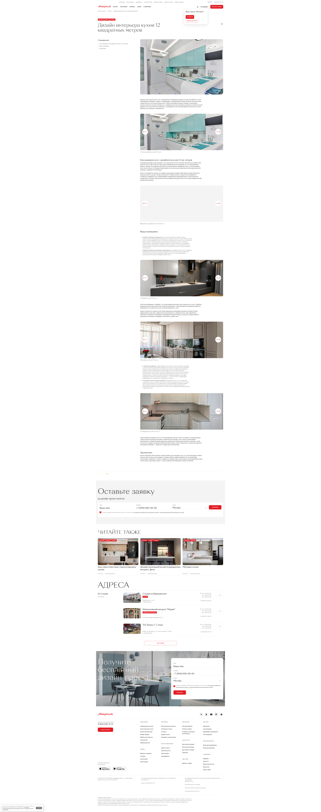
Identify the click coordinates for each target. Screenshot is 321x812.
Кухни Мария (144, 722)
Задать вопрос (105, 729)
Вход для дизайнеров (210, 745)
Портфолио (164, 722)
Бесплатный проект (188, 744)
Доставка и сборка (188, 750)
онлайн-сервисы (179, 2)
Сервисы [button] (132, 6)
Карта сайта (207, 769)
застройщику (130, 2)
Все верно (190, 17)
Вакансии (206, 767)
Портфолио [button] (123, 6)
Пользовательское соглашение (192, 784)
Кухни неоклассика (146, 732)
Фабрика (206, 758)
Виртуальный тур (208, 764)
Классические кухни (146, 729)
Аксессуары (144, 762)
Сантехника (144, 759)
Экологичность (166, 750)
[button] (204, 7)
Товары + (142, 749)
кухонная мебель (128, 778)
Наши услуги (186, 740)
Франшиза (206, 726)
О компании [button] (147, 6)
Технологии (143, 740)
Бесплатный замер (188, 747)
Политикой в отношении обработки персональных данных (15, 808)
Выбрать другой (192, 20)
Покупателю (185, 722)
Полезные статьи (166, 729)
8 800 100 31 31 (218, 2)
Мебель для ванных (146, 737)
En (210, 2)
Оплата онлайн (187, 729)
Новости (205, 761)
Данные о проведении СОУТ (148, 783)
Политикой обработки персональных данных (172, 512)
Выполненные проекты (168, 726)
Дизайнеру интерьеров (210, 732)
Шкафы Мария (144, 734)
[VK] (201, 714)
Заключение (103, 48)
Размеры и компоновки (168, 737)
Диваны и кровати (146, 753)
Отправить (215, 507)
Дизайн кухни (165, 734)
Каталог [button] (115, 6)
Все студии (160, 643)
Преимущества (145, 743)
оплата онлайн (148, 2)
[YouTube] (211, 714)
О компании (206, 754)
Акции (139, 6)
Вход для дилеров (208, 741)
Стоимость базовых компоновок (188, 732)
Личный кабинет (187, 726)
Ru (208, 2)
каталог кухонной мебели (111, 779)
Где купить (185, 759)
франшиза (122, 2)
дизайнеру (139, 2)
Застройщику (207, 729)
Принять (39, 807)
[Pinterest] (216, 714)
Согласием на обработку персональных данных (146, 512)
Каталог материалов (167, 743)
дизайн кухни (101, 779)
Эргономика (165, 753)
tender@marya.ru (145, 779)
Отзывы (163, 732)
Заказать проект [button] (217, 6)
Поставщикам (207, 734)
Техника (142, 756)
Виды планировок (104, 46)
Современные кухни (146, 726)
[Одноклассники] (206, 714)
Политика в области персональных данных (195, 787)
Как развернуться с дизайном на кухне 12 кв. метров (114, 43)
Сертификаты (165, 756)
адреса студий (168, 2)
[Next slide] (218, 132)
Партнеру (206, 722)
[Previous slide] (145, 132)
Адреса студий (187, 763)
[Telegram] (221, 714)
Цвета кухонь (165, 748)
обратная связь (158, 2)
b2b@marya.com (189, 781)
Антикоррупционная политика (192, 791)
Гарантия (185, 752)
